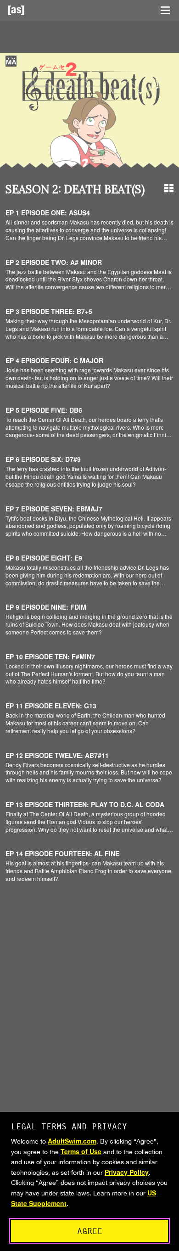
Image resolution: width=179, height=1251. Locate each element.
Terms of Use (81, 1151)
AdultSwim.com (72, 1140)
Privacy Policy (127, 1172)
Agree (89, 1231)
